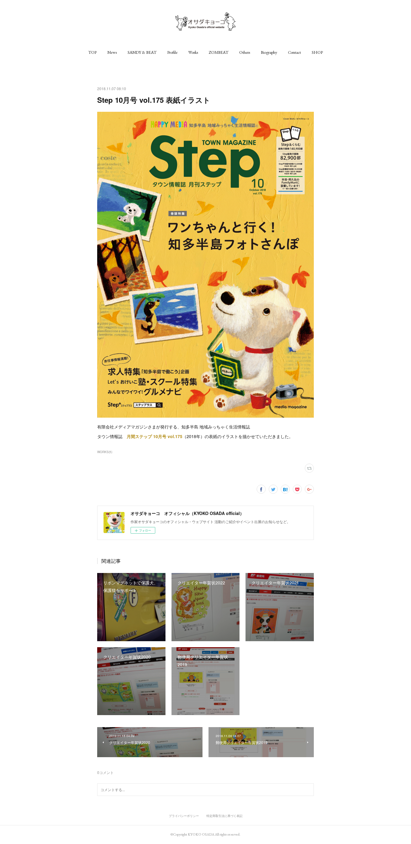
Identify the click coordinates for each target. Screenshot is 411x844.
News (112, 52)
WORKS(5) (104, 452)
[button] (92, 52)
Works (193, 52)
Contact (294, 52)
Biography (269, 52)
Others (244, 52)
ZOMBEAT (218, 52)
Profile (172, 52)
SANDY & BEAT (142, 52)
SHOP (317, 52)
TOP (92, 52)
